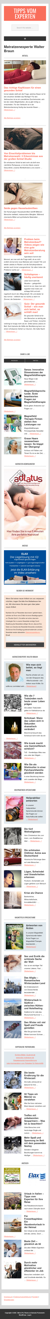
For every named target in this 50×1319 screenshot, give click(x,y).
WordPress (22, 1315)
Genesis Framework (38, 1313)
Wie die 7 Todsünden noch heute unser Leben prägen (34, 700)
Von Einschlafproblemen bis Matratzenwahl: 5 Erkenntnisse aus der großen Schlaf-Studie (23, 156)
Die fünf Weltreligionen (32, 830)
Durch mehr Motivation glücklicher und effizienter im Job (33, 1266)
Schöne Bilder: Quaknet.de (25, 1054)
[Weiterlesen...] (9, 110)
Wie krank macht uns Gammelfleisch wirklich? (35, 745)
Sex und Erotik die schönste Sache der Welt (34, 958)
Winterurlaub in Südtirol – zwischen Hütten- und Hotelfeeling (33, 1004)
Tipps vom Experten (25, 13)
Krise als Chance (33, 892)
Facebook (14, 360)
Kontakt (35, 1297)
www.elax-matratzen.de (25, 1057)
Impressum (8, 1297)
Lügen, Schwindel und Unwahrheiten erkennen (34, 874)
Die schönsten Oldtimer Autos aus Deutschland (35, 852)
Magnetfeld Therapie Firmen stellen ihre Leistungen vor (33, 420)
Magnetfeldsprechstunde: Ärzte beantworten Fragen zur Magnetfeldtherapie (35, 396)
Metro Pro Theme (23, 1313)
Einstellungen (9, 1299)
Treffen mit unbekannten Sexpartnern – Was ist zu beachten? (34, 1119)
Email (8, 635)
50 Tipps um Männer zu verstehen (31, 1096)
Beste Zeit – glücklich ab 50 (32, 1242)
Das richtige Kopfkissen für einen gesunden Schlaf (22, 89)
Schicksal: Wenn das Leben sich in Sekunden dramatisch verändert (34, 723)
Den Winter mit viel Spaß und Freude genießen (34, 1025)
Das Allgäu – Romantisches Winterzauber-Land (34, 980)
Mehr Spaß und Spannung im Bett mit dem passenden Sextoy (35, 1142)
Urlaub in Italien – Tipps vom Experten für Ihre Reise (34, 1198)
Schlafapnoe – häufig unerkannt (33, 276)
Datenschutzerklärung (33, 632)
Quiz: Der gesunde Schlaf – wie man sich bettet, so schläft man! (34, 308)
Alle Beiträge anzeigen (12, 118)
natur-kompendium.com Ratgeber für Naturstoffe (25, 1063)
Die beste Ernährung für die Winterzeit (34, 1075)
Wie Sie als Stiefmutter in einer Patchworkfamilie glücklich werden (35, 768)
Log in (29, 1315)
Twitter (35, 360)
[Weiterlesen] (31, 686)
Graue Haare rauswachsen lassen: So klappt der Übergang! (33, 442)
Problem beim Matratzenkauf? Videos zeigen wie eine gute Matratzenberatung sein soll (34, 246)
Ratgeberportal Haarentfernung (25, 1060)
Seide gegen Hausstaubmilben (21, 208)
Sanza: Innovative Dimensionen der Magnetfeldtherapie (35, 372)
